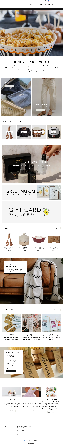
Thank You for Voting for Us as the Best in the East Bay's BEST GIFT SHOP (51, 337)
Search (50, 4)
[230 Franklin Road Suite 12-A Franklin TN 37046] (31, 362)
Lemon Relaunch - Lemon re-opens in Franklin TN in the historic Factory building (12, 337)
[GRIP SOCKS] (31, 392)
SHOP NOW (12, 410)
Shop (22, 4)
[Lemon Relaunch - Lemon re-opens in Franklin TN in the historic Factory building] (11, 323)
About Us (4, 426)
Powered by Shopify (31, 443)
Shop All (40, 110)
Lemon (31, 5)
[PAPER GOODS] (51, 392)
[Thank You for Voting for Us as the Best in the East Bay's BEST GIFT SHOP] (51, 323)
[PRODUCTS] (11, 392)
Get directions (11, 371)
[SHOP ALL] (16, 97)
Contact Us (43, 4)
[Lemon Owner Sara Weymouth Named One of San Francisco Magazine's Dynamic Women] (31, 323)
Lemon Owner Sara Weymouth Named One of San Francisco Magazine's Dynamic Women (31, 337)
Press (3, 424)
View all (57, 228)
